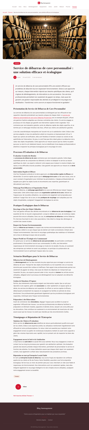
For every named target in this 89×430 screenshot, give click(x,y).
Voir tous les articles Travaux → (23, 396)
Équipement (43, 6)
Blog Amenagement (44, 408)
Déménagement (33, 6)
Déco (24, 6)
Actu (20, 6)
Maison (62, 6)
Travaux (74, 6)
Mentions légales (41, 420)
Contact (50, 420)
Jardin (55, 6)
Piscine (68, 6)
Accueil (14, 6)
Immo (50, 6)
